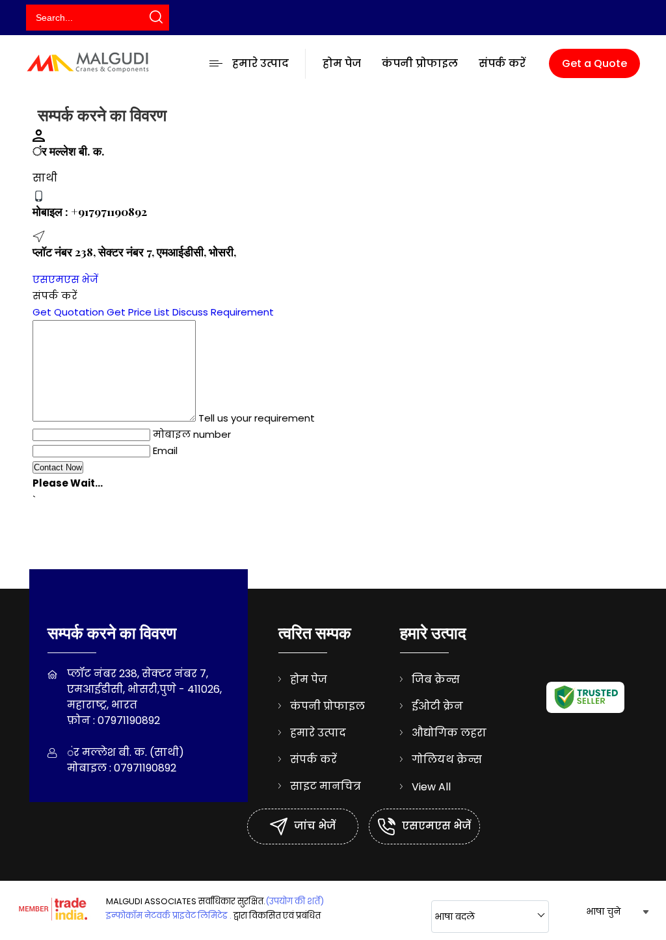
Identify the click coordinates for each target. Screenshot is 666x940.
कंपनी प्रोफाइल (420, 63)
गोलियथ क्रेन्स (447, 759)
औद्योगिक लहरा (449, 732)
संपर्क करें (502, 63)
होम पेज (342, 63)
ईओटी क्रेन (437, 706)
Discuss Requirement (223, 312)
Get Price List (138, 312)
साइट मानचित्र (325, 786)
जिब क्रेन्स (436, 679)
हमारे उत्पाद (260, 63)
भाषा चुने (603, 911)
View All (431, 786)
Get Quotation (68, 312)
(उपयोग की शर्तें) (294, 901)
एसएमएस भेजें (65, 279)
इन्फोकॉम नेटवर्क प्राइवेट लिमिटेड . (169, 915)
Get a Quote (594, 63)
